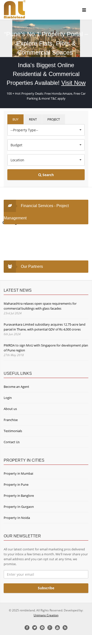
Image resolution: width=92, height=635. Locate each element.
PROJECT (53, 119)
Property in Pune (16, 484)
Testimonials (13, 431)
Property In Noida (17, 517)
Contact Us (12, 442)
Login (8, 397)
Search (47, 174)
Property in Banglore (19, 495)
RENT (33, 119)
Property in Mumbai (18, 473)
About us (10, 409)
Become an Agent (16, 386)
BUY (15, 119)
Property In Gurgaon (19, 506)
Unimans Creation (46, 615)
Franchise (11, 420)
